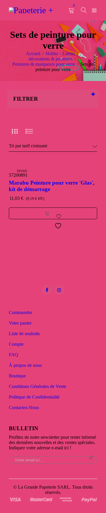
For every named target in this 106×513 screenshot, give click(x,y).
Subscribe (91, 458)
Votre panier (20, 322)
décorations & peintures (50, 58)
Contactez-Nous (24, 407)
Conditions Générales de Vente (37, 386)
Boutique (17, 375)
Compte (16, 344)
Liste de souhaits (24, 333)
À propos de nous (25, 365)
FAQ (13, 354)
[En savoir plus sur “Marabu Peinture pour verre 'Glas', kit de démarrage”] (47, 213)
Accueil (33, 53)
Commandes (20, 312)
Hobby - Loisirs (60, 53)
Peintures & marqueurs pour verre (43, 64)
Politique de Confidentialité (34, 396)
